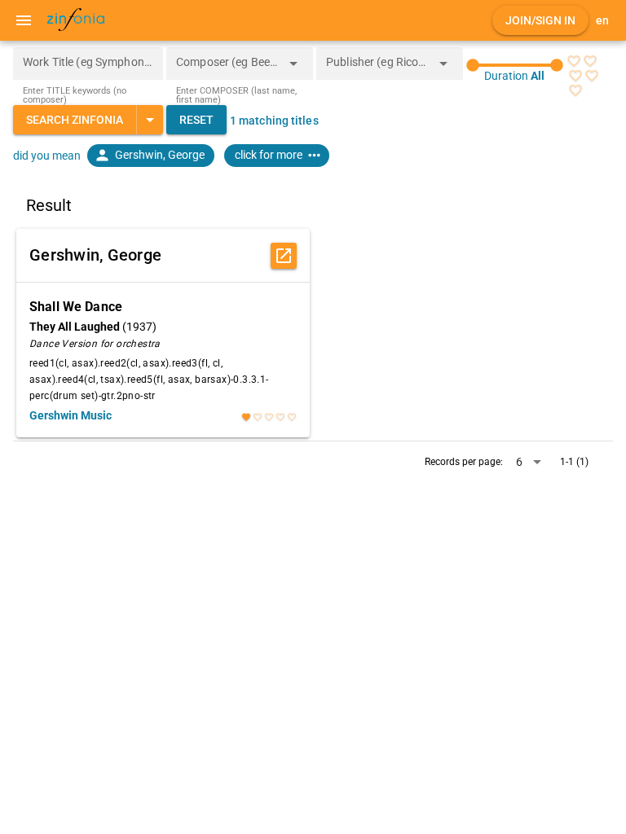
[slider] (515, 65)
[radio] (573, 61)
